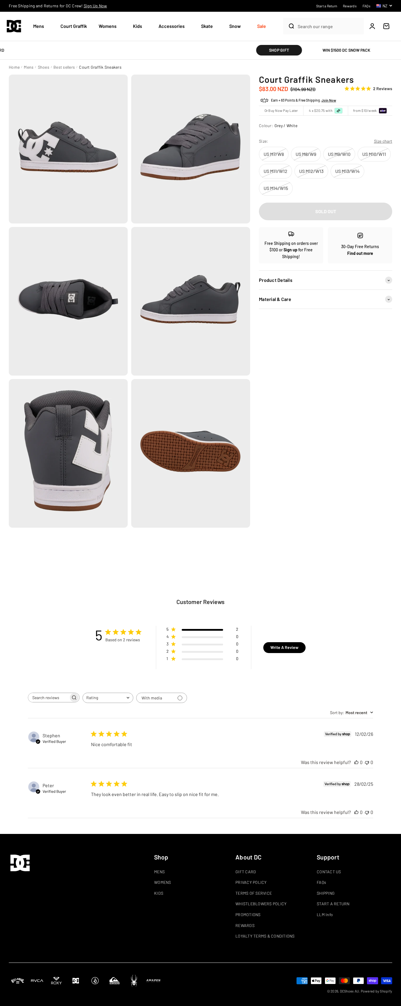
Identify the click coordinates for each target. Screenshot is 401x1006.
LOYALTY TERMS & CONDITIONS (265, 935)
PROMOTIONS (248, 914)
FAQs (321, 882)
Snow (235, 26)
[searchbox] (48, 697)
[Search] (289, 26)
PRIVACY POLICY (251, 882)
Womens (108, 26)
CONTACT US (329, 871)
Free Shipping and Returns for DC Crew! (58, 5)
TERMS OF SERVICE (253, 893)
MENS (159, 871)
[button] (41, 26)
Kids (137, 26)
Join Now (328, 100)
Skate (207, 26)
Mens (38, 26)
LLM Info (325, 914)
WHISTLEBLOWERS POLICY (261, 903)
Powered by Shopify (376, 991)
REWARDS (245, 925)
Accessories (172, 26)
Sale (261, 26)
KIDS (158, 893)
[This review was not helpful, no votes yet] (367, 762)
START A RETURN (333, 903)
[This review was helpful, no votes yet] (356, 762)
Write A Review (284, 647)
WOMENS (162, 882)
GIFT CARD (245, 871)
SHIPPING (326, 893)
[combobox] (329, 26)
